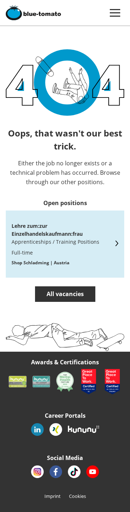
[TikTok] (74, 471)
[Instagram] (37, 471)
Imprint (53, 496)
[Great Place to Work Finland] (112, 382)
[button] (115, 12)
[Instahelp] (65, 382)
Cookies (77, 496)
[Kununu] (18, 382)
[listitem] (65, 244)
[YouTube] (92, 471)
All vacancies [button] (65, 294)
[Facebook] (56, 471)
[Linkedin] (37, 429)
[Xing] (56, 429)
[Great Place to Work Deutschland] (89, 382)
